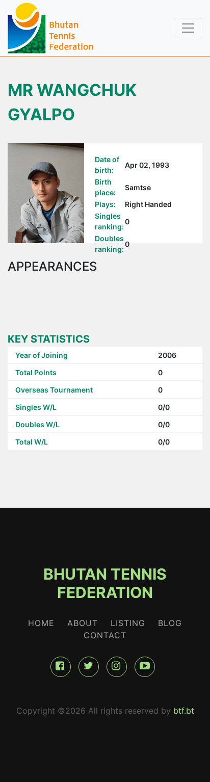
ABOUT (82, 623)
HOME (41, 623)
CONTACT (105, 635)
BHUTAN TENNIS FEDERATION (105, 583)
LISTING (128, 623)
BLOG (170, 623)
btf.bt (183, 711)
